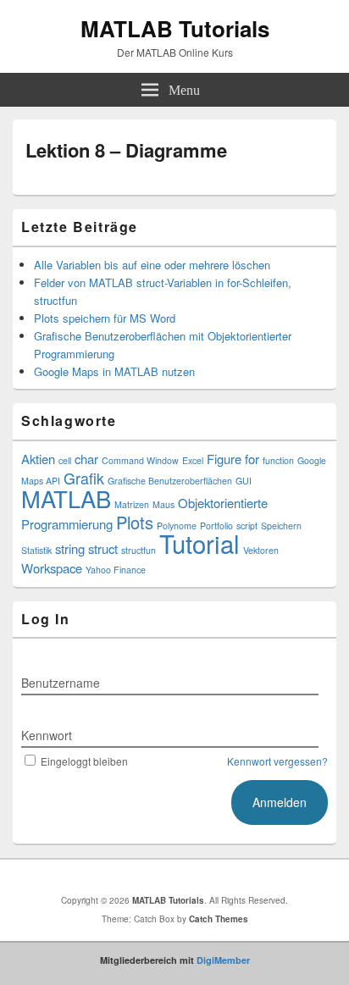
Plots (134, 522)
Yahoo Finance (116, 569)
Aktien (38, 459)
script (247, 525)
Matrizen (131, 504)
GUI (243, 480)
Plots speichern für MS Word (104, 318)
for (252, 459)
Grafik (84, 478)
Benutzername (60, 682)
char (86, 459)
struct (103, 548)
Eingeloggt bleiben (84, 761)
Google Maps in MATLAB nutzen (114, 371)
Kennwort (46, 735)
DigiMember (223, 960)
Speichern (281, 525)
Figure (224, 459)
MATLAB (66, 498)
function (278, 460)
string (70, 548)
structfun (138, 550)
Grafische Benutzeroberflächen (170, 480)
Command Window (140, 460)
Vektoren (261, 550)
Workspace (51, 568)
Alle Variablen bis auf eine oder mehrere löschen (152, 265)
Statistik (36, 550)
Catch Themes (218, 919)
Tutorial (199, 543)
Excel (192, 460)
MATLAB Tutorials (174, 28)
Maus (163, 504)
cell (64, 460)
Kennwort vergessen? (277, 761)
